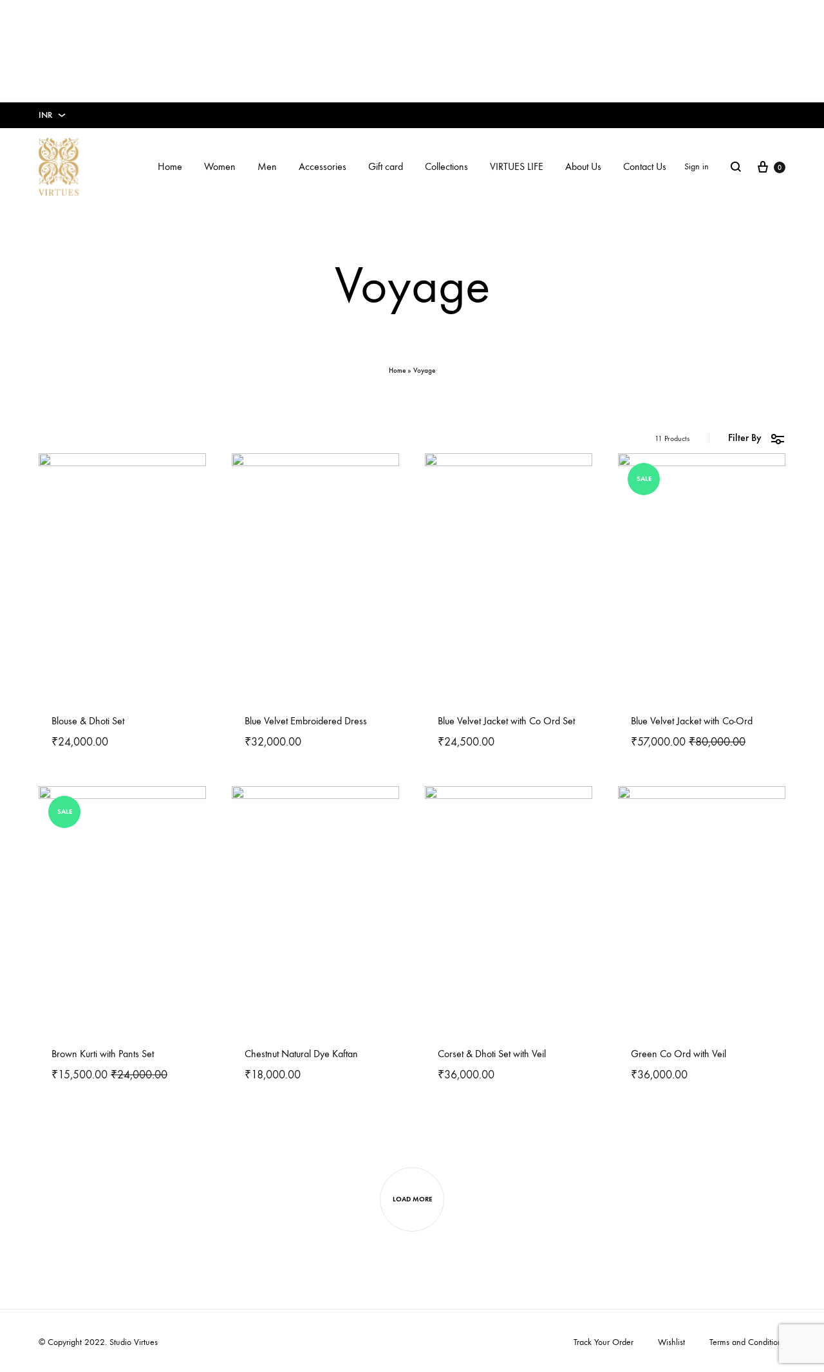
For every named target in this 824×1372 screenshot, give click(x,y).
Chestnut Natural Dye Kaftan (301, 1054)
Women (220, 166)
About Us (583, 166)
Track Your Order (603, 1342)
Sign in (696, 166)
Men (267, 166)
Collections (446, 166)
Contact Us (644, 166)
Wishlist (671, 1342)
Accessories (322, 166)
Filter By (745, 437)
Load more (412, 1199)
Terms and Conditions (747, 1342)
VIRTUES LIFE (516, 166)
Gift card (385, 166)
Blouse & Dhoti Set (88, 721)
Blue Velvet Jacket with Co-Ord (692, 721)
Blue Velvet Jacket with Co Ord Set (506, 721)
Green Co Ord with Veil (678, 1054)
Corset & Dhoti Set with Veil (492, 1054)
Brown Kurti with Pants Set (103, 1054)
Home (170, 166)
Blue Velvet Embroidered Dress (306, 721)
